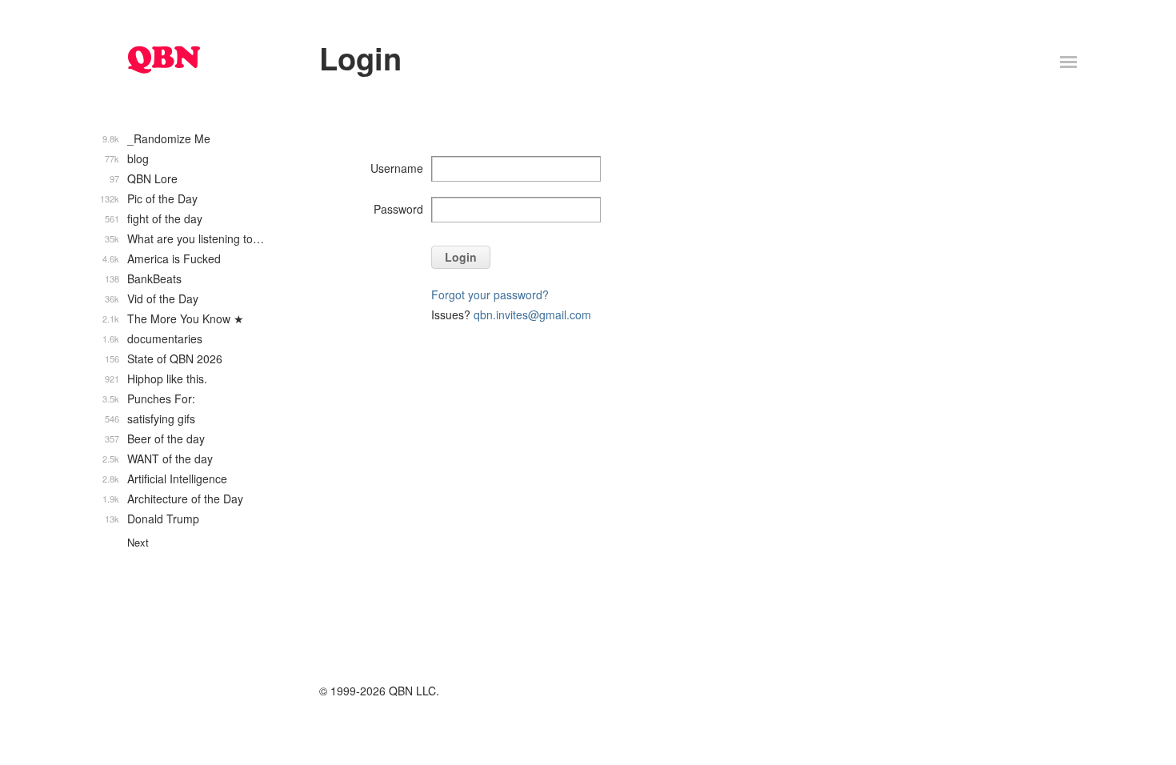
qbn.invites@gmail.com (532, 314)
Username (396, 168)
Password (398, 209)
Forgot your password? (490, 294)
